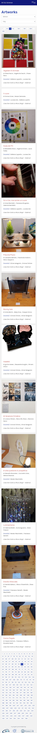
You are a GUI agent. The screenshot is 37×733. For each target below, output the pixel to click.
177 (27, 698)
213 (29, 708)
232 (3, 716)
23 (29, 656)
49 (15, 664)
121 (22, 682)
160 (32, 692)
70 (19, 669)
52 (13, 28)
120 (19, 682)
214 (33, 708)
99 (15, 677)
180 (7, 700)
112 (27, 679)
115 (3, 682)
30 (19, 659)
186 (28, 700)
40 (19, 661)
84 (31, 672)
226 (11, 713)
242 (11, 718)
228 (19, 713)
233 (7, 716)
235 (15, 716)
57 (9, 667)
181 (10, 700)
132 (28, 685)
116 (6, 682)
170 (3, 698)
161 (3, 695)
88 (13, 674)
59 (15, 667)
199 (10, 705)
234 (11, 716)
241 (7, 718)
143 (3, 690)
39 (16, 661)
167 (25, 695)
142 (32, 687)
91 (22, 674)
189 (7, 703)
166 (21, 695)
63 (28, 667)
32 (25, 659)
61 (22, 667)
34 (31, 659)
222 (28, 711)
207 (7, 708)
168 (28, 695)
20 (20, 656)
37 (9, 661)
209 (15, 708)
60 (19, 667)
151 (31, 690)
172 (10, 698)
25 (3, 659)
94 (31, 674)
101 (22, 677)
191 (14, 703)
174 (17, 698)
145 (10, 690)
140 (25, 687)
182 (14, 700)
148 (21, 690)
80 (19, 672)
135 (7, 687)
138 (18, 687)
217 (10, 711)
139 (21, 687)
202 (21, 705)
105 (3, 679)
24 (32, 656)
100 (19, 28)
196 (31, 703)
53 (28, 664)
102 (26, 677)
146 (14, 690)
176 (24, 698)
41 (22, 661)
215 (3, 711)
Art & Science (7, 3)
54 (31, 664)
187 (32, 700)
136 (10, 687)
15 (5, 656)
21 (22, 656)
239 (31, 716)
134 (3, 687)
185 (24, 700)
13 (32, 654)
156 (17, 692)
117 (9, 682)
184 (21, 700)
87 (9, 674)
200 (31, 28)
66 (6, 669)
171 (6, 698)
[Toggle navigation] (34, 3)
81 (22, 672)
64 (31, 667)
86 (6, 674)
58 (12, 667)
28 (12, 659)
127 (10, 685)
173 (13, 698)
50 (7, 28)
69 (16, 669)
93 (28, 674)
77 (9, 672)
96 (6, 677)
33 (28, 659)
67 (9, 669)
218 (14, 711)
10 (24, 654)
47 (9, 664)
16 (8, 656)
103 (30, 677)
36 (6, 661)
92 (25, 674)
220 (21, 711)
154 (10, 692)
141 (28, 687)
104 (33, 677)
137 (14, 687)
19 (16, 656)
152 (3, 692)
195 (28, 703)
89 (16, 674)
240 (3, 718)
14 (2, 656)
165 (17, 695)
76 (6, 672)
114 (33, 679)
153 (7, 692)
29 (15, 659)
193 (21, 703)
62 (25, 667)
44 (31, 661)
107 (10, 679)
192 (17, 703)
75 (3, 672)
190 (10, 703)
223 (32, 711)
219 (17, 711)
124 (33, 682)
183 (17, 700)
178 (31, 698)
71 (22, 669)
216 (7, 711)
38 (13, 661)
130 (21, 685)
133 (31, 685)
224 (3, 713)
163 (10, 695)
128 (14, 685)
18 (14, 656)
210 (19, 708)
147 (17, 690)
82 (25, 672)
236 (19, 716)
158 (24, 692)
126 (7, 685)
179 (3, 700)
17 (11, 656)
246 (3, 31)
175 (20, 698)
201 (18, 705)
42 (25, 661)
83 (28, 672)
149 (24, 690)
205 (33, 705)
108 (14, 679)
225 (7, 713)
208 (11, 708)
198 (7, 705)
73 (28, 669)
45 (3, 664)
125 (3, 685)
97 (9, 677)
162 (6, 695)
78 (12, 672)
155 (14, 692)
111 (24, 679)
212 (26, 708)
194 (24, 703)
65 (3, 669)
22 (26, 656)
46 (6, 664)
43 (28, 661)
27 (9, 659)
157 (21, 692)
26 (6, 659)
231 (31, 713)
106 (7, 679)
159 (28, 692)
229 (23, 713)
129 (17, 685)
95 (3, 677)
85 (3, 674)
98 (12, 677)
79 (15, 672)
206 (3, 708)
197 (3, 705)
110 (21, 679)
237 (23, 716)
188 (3, 703)
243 (15, 718)
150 (25, 28)
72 (25, 669)
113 (30, 679)
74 (31, 669)
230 (27, 713)
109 (18, 679)
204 (29, 705)
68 (13, 669)
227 (15, 713)
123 (29, 682)
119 (15, 682)
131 (24, 685)
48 (12, 664)
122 (26, 682)
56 (6, 667)
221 (25, 711)
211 (22, 708)
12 (29, 654)
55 (3, 667)
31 (22, 659)
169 (32, 695)
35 (3, 661)
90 (19, 674)
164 (14, 695)
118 (12, 682)
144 (7, 690)
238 (27, 716)
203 (25, 705)
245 (22, 718)
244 (19, 718)
